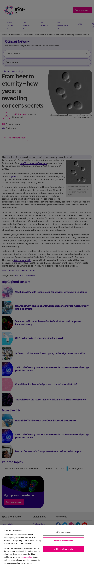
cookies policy (26, 557)
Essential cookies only (63, 541)
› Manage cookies (63, 532)
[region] (47, 548)
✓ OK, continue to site (63, 549)
